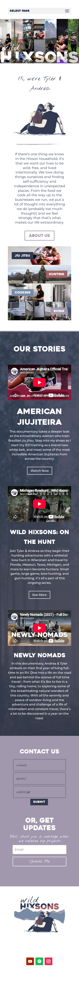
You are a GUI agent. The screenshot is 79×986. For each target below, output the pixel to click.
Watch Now (39, 471)
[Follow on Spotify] (39, 961)
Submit (39, 802)
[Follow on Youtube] (30, 961)
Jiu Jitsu (22, 256)
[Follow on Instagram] (48, 961)
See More (39, 595)
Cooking (22, 292)
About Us (39, 235)
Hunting (56, 274)
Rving (59, 311)
